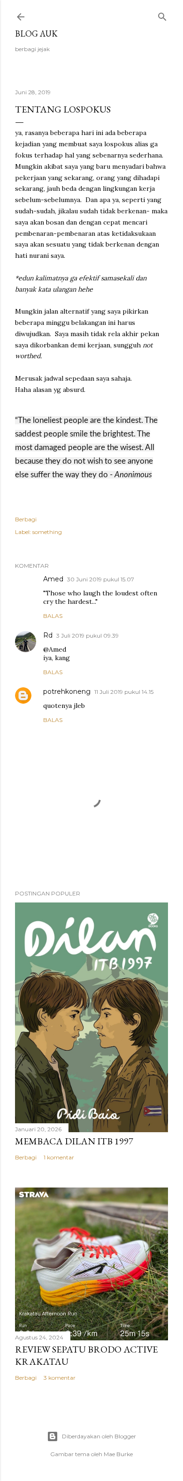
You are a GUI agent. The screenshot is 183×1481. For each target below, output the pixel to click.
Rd (48, 635)
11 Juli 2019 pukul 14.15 (123, 691)
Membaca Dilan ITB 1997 (74, 1141)
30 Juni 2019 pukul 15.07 (100, 579)
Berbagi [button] (26, 519)
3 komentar (60, 1377)
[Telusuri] (162, 15)
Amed (53, 579)
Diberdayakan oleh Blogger (99, 1436)
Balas (52, 615)
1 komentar (59, 1157)
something (47, 531)
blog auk (36, 33)
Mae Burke (118, 1454)
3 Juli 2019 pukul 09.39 (87, 635)
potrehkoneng (67, 691)
